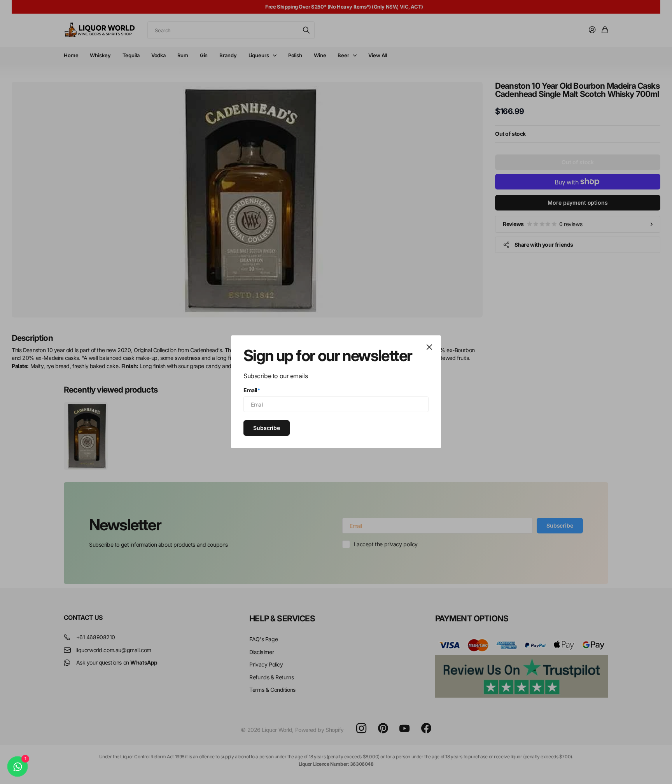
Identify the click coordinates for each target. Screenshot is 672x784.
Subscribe (266, 427)
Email (251, 390)
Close (429, 347)
